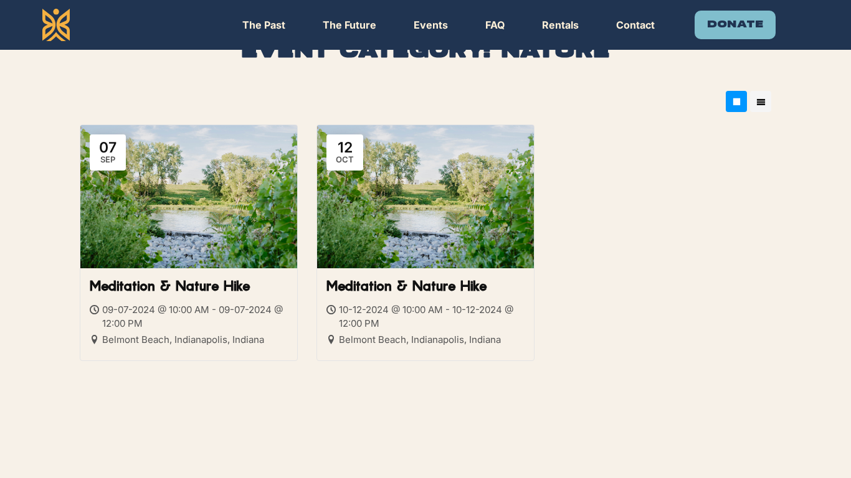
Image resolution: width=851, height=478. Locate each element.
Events (431, 25)
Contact (635, 25)
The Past (263, 25)
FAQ (495, 25)
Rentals (560, 25)
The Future (349, 25)
